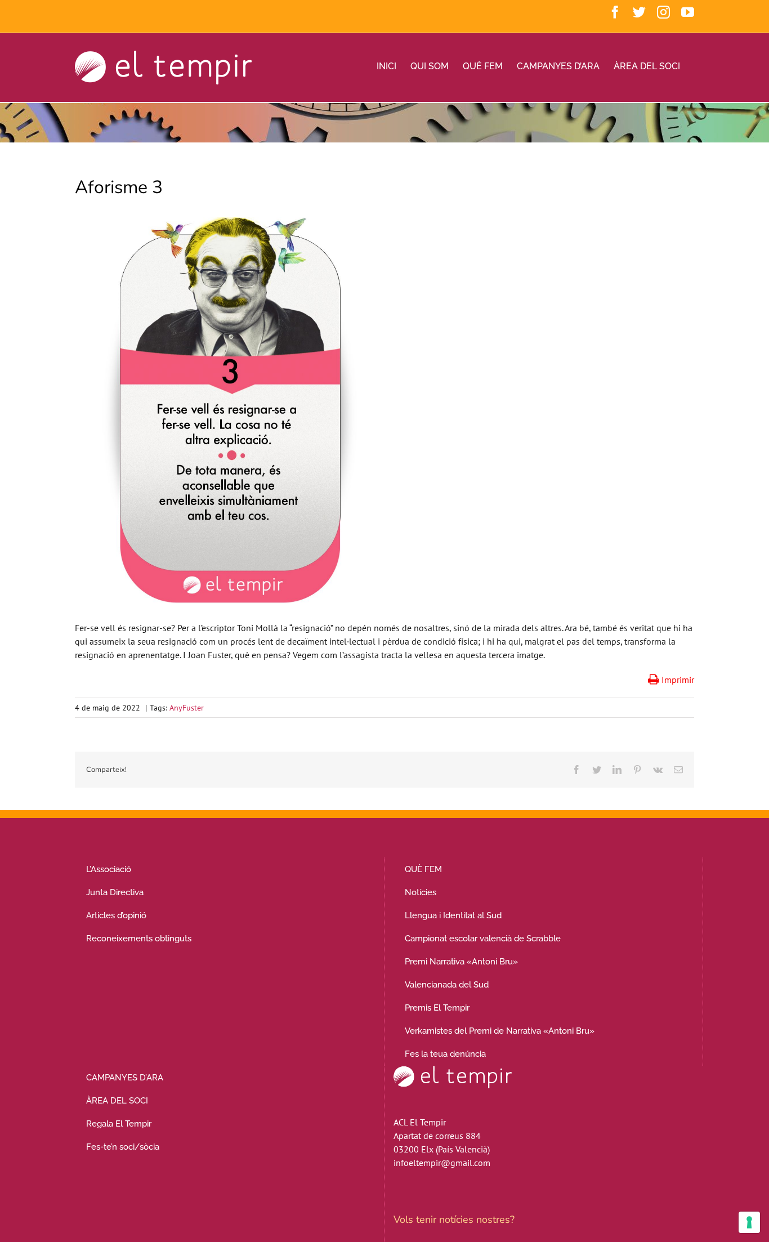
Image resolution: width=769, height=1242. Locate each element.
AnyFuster (186, 708)
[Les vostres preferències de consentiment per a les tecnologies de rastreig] (749, 1222)
